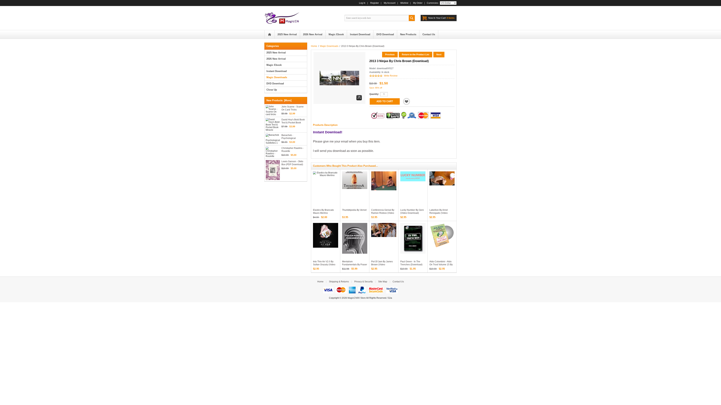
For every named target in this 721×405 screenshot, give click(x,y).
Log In (362, 3)
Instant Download (276, 71)
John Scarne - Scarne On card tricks (292, 108)
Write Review (390, 75)
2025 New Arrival (276, 52)
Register (374, 3)
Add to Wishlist (406, 101)
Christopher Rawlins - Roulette (292, 149)
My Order (417, 3)
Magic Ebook (274, 65)
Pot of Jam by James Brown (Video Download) (382, 264)
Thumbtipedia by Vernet (354, 210)
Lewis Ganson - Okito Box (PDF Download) (292, 163)
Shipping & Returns (339, 281)
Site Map (382, 281)
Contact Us (398, 281)
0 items (441, 18)
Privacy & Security (363, 281)
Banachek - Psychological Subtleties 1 (288, 137)
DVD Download (275, 83)
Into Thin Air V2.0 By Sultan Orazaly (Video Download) (324, 264)
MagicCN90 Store (357, 298)
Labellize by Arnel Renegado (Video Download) (438, 213)
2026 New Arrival (276, 58)
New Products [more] (278, 100)
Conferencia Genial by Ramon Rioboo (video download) (382, 213)
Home (269, 34)
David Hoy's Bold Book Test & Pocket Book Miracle (293, 121)
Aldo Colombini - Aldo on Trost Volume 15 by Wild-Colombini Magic (441, 264)
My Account (389, 3)
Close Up (271, 89)
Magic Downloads (329, 46)
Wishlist (404, 3)
